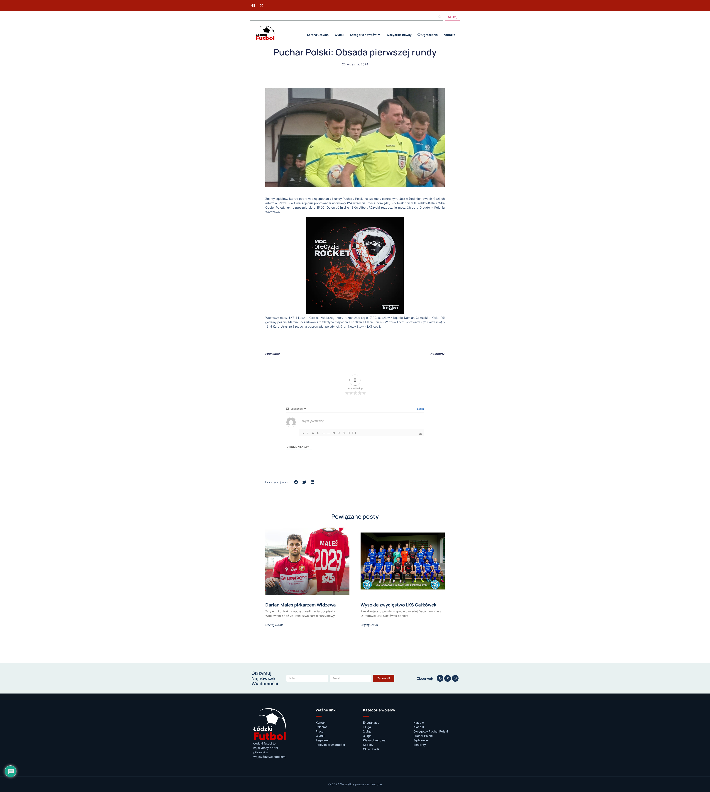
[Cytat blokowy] (333, 433)
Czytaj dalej (274, 624)
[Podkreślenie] (313, 433)
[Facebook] (253, 5)
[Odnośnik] (344, 433)
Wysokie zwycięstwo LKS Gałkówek (398, 605)
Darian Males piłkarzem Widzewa (300, 605)
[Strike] (318, 433)
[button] (296, 482)
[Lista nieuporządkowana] (328, 433)
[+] (354, 432)
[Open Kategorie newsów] (379, 35)
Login (420, 408)
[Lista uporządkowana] (323, 433)
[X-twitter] (261, 5)
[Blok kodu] (339, 433)
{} (349, 432)
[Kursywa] (307, 433)
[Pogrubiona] (302, 433)
